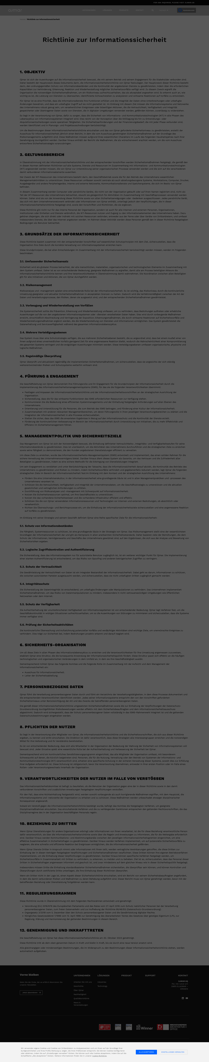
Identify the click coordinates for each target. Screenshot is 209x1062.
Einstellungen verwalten (172, 1052)
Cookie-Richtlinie (99, 1056)
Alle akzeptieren (146, 1052)
